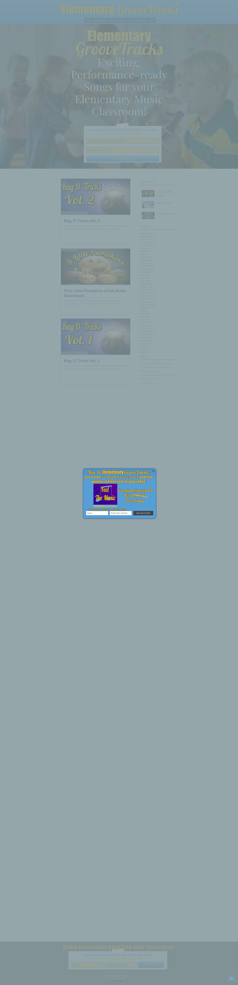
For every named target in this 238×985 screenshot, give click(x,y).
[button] (153, 471)
